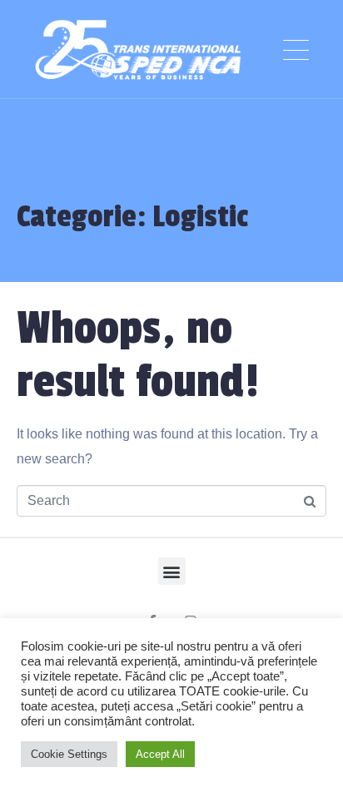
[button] (172, 571)
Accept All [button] (160, 754)
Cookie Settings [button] (69, 754)
